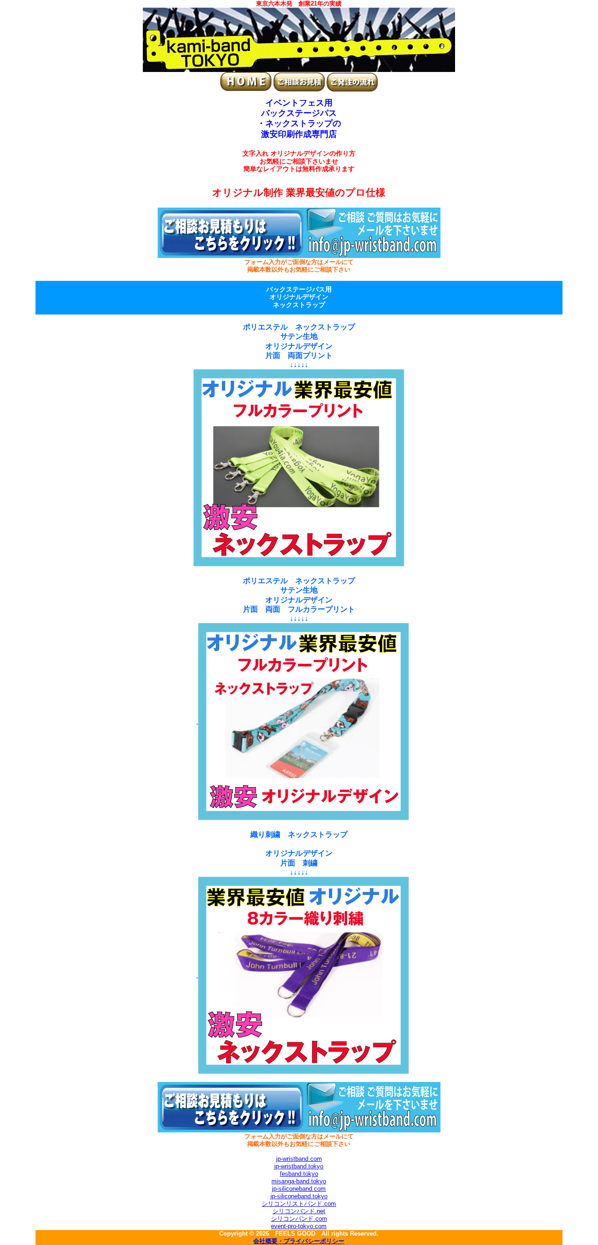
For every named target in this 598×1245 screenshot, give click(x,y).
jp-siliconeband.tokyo (299, 1196)
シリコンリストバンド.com (299, 1203)
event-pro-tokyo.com (299, 1226)
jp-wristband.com (299, 1158)
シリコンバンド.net (298, 1211)
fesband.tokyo (299, 1173)
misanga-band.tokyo (298, 1181)
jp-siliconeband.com (299, 1188)
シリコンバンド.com (299, 1218)
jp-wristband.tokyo (298, 1166)
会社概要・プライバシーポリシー (298, 1241)
